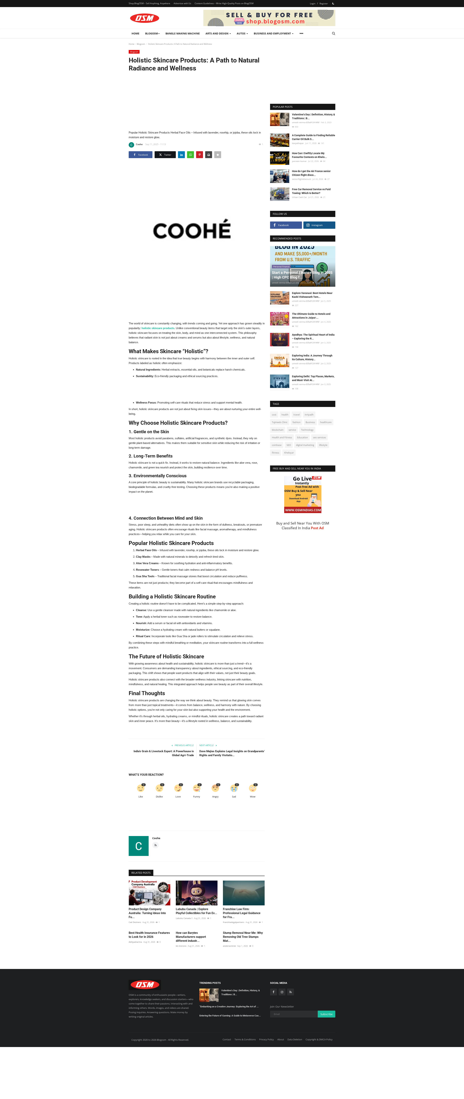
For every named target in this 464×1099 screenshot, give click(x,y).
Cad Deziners (135, 922)
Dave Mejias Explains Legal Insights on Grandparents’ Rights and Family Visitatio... (232, 753)
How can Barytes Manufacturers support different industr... (191, 937)
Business (310, 422)
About (280, 1039)
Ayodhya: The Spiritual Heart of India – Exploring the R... (313, 336)
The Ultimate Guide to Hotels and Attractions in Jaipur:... (311, 315)
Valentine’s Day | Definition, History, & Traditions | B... (313, 116)
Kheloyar (289, 452)
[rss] (290, 992)
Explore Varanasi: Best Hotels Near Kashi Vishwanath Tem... (312, 295)
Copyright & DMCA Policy (319, 1039)
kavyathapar (298, 143)
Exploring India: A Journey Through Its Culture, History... (312, 357)
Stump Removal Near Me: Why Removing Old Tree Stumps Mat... (243, 937)
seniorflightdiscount (301, 179)
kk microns (181, 946)
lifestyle (323, 445)
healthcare (326, 422)
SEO (289, 445)
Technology (307, 429)
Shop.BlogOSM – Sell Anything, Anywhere (149, 3)
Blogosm (141, 44)
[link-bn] (269, 18)
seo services (319, 437)
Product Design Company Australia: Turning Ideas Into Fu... (147, 913)
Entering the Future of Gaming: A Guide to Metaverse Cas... (230, 1015)
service (292, 429)
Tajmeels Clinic (279, 422)
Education (302, 437)
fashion (297, 422)
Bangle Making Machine (182, 33)
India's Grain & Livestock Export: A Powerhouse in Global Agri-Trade (164, 753)
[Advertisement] (197, 101)
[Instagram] (282, 992)
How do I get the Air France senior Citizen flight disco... (311, 173)
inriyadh (309, 414)
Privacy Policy (266, 1039)
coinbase (276, 445)
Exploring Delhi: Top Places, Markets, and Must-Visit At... (313, 378)
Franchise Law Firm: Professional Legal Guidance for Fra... (241, 913)
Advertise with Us (182, 3)
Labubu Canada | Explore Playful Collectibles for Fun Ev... (196, 911)
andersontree (229, 946)
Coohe (139, 144)
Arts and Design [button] (217, 33)
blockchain (277, 429)
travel (296, 414)
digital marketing (305, 445)
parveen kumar (299, 161)
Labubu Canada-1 (184, 918)
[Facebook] (273, 992)
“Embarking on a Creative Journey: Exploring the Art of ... (229, 1006)
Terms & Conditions (245, 1039)
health (284, 414)
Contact (227, 1039)
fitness (275, 452)
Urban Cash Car (299, 197)
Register (324, 3)
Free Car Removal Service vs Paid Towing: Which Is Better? (311, 191)
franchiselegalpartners (233, 922)
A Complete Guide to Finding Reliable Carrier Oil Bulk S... (313, 137)
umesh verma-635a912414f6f (305, 122)
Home (135, 33)
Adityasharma (135, 942)
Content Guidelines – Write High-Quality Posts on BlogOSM (224, 3)
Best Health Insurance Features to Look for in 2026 (149, 935)
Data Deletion (294, 1039)
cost (274, 414)
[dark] (333, 3)
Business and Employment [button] (273, 33)
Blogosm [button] (151, 33)
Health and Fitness (282, 437)
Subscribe (326, 1014)
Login (312, 3)
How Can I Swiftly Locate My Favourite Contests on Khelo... (309, 155)
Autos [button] (241, 33)
